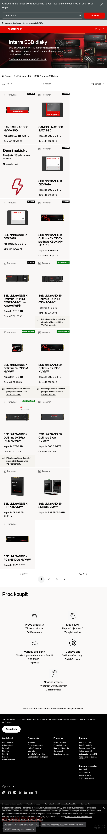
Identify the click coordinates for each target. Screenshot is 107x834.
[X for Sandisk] (20, 793)
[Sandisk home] (15, 29)
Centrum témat (60, 742)
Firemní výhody (60, 745)
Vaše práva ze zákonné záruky (88, 758)
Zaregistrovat (11, 729)
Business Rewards (61, 748)
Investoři (5, 748)
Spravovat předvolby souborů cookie (21, 824)
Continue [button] (94, 15)
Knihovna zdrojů (85, 751)
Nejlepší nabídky (34, 748)
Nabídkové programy (62, 754)
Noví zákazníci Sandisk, (22, 23)
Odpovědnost (7, 745)
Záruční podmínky (86, 745)
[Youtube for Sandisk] (31, 793)
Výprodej (31, 751)
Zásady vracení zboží (87, 748)
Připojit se (34, 663)
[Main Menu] (4, 29)
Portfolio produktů (35, 745)
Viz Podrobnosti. (48, 325)
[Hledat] (104, 29)
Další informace (34, 632)
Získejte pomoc (85, 742)
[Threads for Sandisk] (36, 793)
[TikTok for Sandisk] (14, 793)
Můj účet (31, 742)
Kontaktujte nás (8, 760)
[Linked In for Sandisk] (25, 793)
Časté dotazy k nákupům (38, 757)
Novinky (5, 751)
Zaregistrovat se (72, 632)
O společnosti (7, 742)
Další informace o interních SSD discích (28, 59)
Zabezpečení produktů (88, 754)
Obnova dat (58, 751)
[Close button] (101, 4)
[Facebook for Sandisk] (9, 793)
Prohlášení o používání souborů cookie (26, 819)
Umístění (5, 754)
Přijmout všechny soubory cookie (19, 829)
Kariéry (5, 757)
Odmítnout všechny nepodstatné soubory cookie (63, 824)
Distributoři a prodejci (36, 754)
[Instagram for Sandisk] (4, 793)
